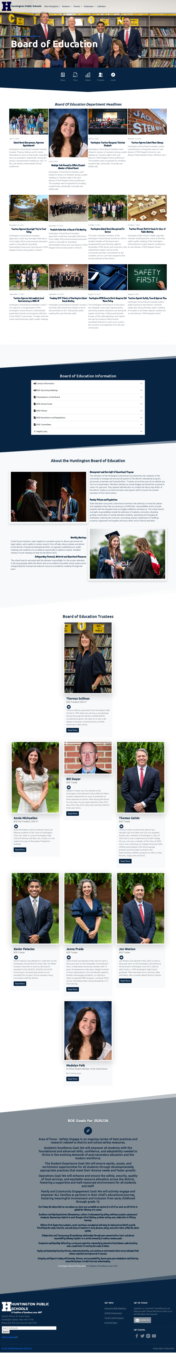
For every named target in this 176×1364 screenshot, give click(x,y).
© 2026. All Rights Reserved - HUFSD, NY (17, 1348)
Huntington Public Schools (26, 6)
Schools (19, 1308)
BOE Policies (41, 411)
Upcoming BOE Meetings (115, 1308)
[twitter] (142, 1336)
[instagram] (148, 1336)
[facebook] (137, 1336)
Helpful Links (41, 431)
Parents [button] (77, 6)
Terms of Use (169, 1348)
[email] (69, 707)
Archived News (111, 1323)
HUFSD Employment (113, 1313)
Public (42, 1304)
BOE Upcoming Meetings (47, 390)
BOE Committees (43, 424)
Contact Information (45, 383)
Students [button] (66, 6)
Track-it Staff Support (114, 1318)
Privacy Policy (158, 1348)
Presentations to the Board (48, 397)
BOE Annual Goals (44, 404)
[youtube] (154, 1336)
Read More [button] (72, 730)
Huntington (23, 1304)
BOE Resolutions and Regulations (50, 418)
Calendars (101, 6)
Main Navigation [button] (51, 6)
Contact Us (144, 1320)
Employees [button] (89, 6)
